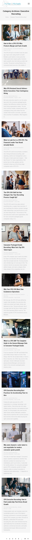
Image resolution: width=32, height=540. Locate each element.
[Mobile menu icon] (28, 3)
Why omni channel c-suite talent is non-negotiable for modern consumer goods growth (15, 447)
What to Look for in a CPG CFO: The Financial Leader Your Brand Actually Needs (15, 142)
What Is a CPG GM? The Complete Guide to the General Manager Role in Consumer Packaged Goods (15, 343)
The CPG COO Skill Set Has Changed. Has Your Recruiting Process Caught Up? (14, 194)
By (18, 48)
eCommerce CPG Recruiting (14, 294)
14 (25, 539)
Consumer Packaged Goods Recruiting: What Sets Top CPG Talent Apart (14, 247)
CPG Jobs (6, 96)
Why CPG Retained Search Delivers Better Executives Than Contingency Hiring (16, 90)
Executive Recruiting (8, 48)
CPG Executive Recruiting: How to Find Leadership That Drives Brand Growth (15, 502)
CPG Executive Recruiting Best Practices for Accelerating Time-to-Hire (16, 392)
